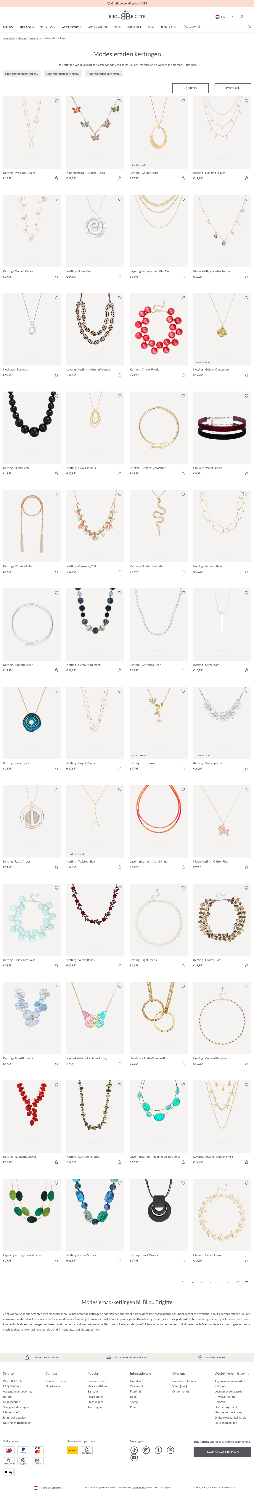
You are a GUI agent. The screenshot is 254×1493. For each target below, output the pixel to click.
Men (151, 27)
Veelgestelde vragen (16, 1407)
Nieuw (8, 27)
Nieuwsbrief (11, 1412)
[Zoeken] (249, 26)
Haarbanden (96, 1396)
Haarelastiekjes (97, 1386)
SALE (117, 27)
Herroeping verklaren (228, 1412)
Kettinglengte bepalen (17, 1422)
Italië (133, 1396)
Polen (133, 1407)
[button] (232, 16)
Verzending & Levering (17, 1391)
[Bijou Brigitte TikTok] (134, 1450)
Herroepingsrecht (226, 1407)
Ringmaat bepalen (14, 1417)
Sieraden (27, 27)
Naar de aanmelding (222, 1452)
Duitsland (136, 1381)
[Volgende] (246, 1281)
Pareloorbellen (97, 1381)
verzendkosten (139, 1487)
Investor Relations (184, 1381)
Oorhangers (95, 1401)
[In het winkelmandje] (56, 178)
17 (237, 1281)
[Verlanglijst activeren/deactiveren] (56, 100)
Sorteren (232, 88)
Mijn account (11, 1401)
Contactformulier (56, 1381)
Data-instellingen (226, 1422)
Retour (7, 1396)
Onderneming (181, 1391)
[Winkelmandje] (250, 16)
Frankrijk (136, 1391)
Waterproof (98, 27)
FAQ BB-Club (11, 1386)
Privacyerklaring (225, 1396)
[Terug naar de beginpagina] (127, 14)
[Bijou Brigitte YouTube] (134, 1457)
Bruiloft (134, 27)
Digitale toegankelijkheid (230, 1417)
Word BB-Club (12, 1381)
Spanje (134, 1401)
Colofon (220, 1401)
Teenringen (95, 1407)
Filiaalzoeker (53, 1386)
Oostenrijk (137, 1386)
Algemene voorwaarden (230, 1381)
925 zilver (47, 27)
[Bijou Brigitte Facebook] (158, 1450)
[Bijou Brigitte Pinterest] (170, 1450)
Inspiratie (168, 27)
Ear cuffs (93, 1391)
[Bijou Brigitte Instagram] (146, 1450)
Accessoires (71, 27)
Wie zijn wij (179, 1386)
